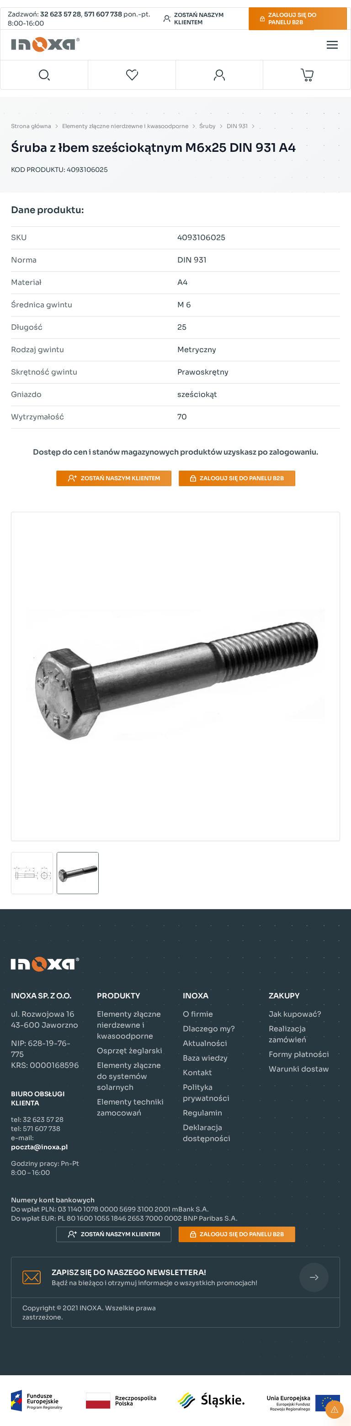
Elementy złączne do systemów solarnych (129, 1076)
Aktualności (205, 1043)
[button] (175, 1277)
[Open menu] (332, 45)
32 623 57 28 (60, 14)
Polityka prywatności (206, 1093)
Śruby (207, 126)
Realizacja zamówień (287, 1034)
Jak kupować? (295, 1014)
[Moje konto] (219, 74)
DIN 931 (237, 126)
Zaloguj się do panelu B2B (292, 18)
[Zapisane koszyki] (132, 74)
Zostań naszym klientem (198, 18)
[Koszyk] (307, 74)
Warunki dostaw (299, 1069)
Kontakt (197, 1073)
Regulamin (202, 1113)
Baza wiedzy (205, 1058)
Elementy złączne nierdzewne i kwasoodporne (125, 126)
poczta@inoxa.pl (39, 1147)
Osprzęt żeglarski (129, 1051)
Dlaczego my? (209, 1029)
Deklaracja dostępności (206, 1133)
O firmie (198, 1014)
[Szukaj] (44, 74)
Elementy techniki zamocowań (130, 1107)
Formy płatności (299, 1054)
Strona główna (31, 126)
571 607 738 (103, 14)
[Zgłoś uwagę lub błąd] (334, 1409)
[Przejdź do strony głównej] (46, 45)
